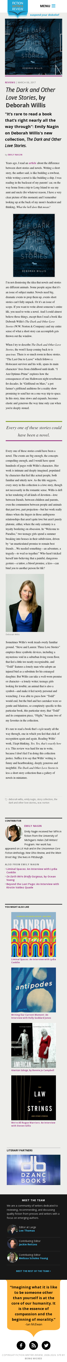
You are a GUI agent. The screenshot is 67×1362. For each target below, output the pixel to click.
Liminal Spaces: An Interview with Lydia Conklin (31, 870)
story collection (45, 799)
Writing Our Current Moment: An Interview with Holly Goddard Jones (31, 1016)
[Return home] (18, 10)
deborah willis (16, 799)
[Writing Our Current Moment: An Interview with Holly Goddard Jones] (33, 990)
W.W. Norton (43, 802)
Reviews (10, 82)
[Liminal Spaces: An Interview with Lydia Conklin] (33, 934)
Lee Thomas (27, 1230)
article (32, 163)
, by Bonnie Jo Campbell (32, 1070)
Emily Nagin (15, 154)
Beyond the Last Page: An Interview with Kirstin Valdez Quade (32, 885)
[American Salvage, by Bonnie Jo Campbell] (33, 1045)
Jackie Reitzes (28, 1244)
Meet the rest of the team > (33, 1271)
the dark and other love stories (33, 801)
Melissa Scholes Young (33, 1258)
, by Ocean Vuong (31, 878)
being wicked (33, 1358)
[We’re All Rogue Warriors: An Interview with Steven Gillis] (33, 1097)
